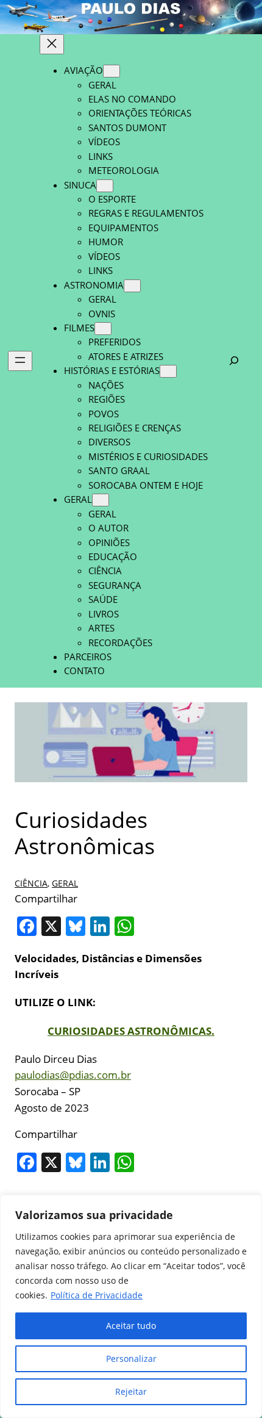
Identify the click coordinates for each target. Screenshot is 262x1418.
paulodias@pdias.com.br (73, 1075)
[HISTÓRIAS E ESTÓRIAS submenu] (168, 371)
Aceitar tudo (131, 1325)
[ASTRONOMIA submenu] (132, 285)
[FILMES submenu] (103, 328)
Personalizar (131, 1358)
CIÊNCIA (31, 883)
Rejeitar (131, 1391)
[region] (131, 1306)
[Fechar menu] (52, 44)
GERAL (65, 883)
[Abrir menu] (20, 361)
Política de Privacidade (97, 1295)
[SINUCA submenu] (104, 185)
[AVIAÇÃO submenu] (111, 71)
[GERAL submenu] (100, 500)
